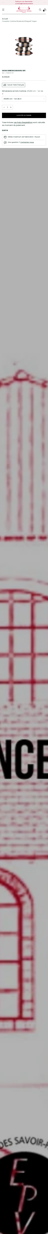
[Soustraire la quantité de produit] (11, 107)
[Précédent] (3, 2)
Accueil (5, 19)
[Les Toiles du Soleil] (24, 9)
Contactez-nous (27, 142)
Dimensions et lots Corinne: (22, 92)
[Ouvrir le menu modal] (3, 9)
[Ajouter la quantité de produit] (4, 107)
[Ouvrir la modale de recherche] (40, 9)
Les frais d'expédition (23, 122)
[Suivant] (44, 2)
